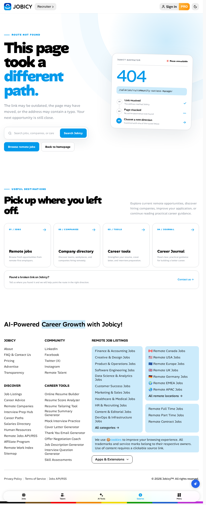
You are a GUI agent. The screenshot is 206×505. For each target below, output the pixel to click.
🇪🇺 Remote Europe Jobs (166, 364)
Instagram (52, 366)
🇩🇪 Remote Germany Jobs (168, 376)
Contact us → (186, 279)
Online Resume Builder (62, 394)
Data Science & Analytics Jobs (113, 378)
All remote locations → (165, 396)
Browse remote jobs (21, 147)
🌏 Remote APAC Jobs (165, 389)
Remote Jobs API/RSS (20, 436)
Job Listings (13, 394)
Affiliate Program (17, 442)
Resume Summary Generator (58, 413)
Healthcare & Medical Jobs (115, 399)
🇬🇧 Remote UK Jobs (163, 370)
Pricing (9, 361)
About (8, 349)
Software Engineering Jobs (115, 370)
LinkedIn (51, 349)
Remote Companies (18, 406)
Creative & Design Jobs (112, 357)
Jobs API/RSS (58, 479)
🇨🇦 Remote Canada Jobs (166, 351)
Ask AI (195, 483)
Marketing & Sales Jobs (112, 392)
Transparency (14, 372)
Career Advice (14, 400)
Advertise (11, 366)
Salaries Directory (17, 424)
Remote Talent (56, 372)
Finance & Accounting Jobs (115, 351)
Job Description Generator (64, 445)
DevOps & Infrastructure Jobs (113, 419)
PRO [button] (184, 6)
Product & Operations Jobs (115, 364)
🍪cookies (114, 440)
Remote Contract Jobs (165, 421)
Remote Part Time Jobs (166, 415)
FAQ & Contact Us (17, 355)
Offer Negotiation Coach (63, 439)
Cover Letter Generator (62, 427)
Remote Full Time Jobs (165, 409)
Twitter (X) (52, 361)
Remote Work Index (18, 448)
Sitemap (10, 453)
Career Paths (14, 418)
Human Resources (17, 430)
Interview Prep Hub (18, 412)
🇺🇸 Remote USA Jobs (164, 357)
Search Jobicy (73, 133)
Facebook (52, 355)
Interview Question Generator (59, 452)
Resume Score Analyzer (62, 400)
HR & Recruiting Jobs (111, 405)
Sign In (171, 6)
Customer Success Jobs (112, 386)
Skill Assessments (58, 460)
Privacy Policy (13, 479)
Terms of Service (35, 479)
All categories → (107, 428)
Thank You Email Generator (65, 433)
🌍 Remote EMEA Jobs (165, 383)
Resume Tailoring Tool (61, 406)
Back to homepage (57, 147)
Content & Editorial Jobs (113, 412)
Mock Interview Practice (62, 421)
